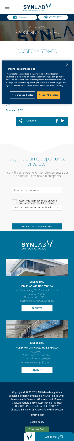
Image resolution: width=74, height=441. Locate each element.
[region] (37, 82)
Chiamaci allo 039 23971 (37, 297)
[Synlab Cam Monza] (37, 10)
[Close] (67, 64)
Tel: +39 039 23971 (54, 17)
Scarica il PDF (14, 110)
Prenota (23, 17)
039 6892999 (44, 358)
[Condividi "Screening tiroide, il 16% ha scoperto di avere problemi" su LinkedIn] (62, 121)
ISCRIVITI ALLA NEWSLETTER (37, 226)
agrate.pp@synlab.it (42, 362)
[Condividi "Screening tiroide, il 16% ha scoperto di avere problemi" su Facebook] (57, 121)
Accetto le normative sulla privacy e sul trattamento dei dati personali (38, 201)
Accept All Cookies (48, 95)
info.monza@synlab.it (42, 301)
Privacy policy (37, 415)
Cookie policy (37, 422)
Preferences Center (37, 429)
